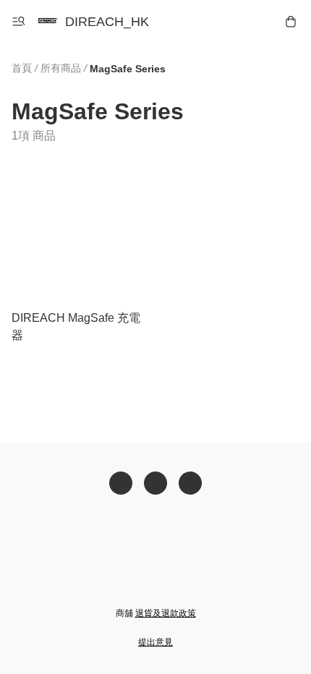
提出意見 (155, 642)
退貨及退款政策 (165, 613)
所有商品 (61, 68)
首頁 (22, 68)
